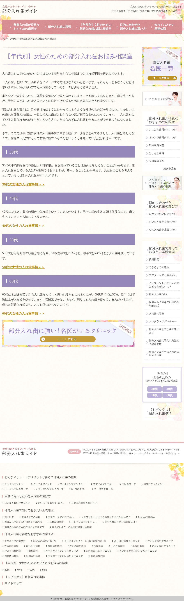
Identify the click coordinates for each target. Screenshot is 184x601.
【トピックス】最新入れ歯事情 (160, 411)
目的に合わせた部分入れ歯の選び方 (133, 26)
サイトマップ (13, 583)
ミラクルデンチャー (15, 484)
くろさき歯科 (118, 546)
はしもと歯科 (156, 153)
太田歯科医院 (156, 161)
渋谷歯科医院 (156, 145)
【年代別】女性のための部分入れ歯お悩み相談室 (95, 26)
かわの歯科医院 (78, 546)
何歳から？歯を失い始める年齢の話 (164, 304)
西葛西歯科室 (11, 555)
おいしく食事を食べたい (163, 221)
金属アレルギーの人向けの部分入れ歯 (164, 353)
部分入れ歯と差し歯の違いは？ (164, 331)
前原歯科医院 (33, 555)
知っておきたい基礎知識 (165, 26)
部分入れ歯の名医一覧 (45, 541)
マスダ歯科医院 (12, 550)
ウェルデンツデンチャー (72, 484)
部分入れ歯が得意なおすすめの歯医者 (27, 26)
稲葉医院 (98, 546)
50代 (154, 395)
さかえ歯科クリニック (163, 546)
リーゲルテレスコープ (16, 489)
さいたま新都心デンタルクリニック (138, 550)
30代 (154, 388)
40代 (170, 388)
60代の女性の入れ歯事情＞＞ (23, 313)
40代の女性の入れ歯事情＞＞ (23, 225)
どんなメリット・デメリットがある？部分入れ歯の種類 (41, 477)
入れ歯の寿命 (156, 313)
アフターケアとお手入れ (163, 275)
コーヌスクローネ (103, 489)
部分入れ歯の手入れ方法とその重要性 (164, 342)
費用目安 (154, 259)
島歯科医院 (138, 546)
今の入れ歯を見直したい (163, 229)
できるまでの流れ (159, 267)
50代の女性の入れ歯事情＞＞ (23, 267)
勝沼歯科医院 (98, 555)
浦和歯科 (33, 550)
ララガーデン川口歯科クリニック (65, 555)
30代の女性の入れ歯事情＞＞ (23, 184)
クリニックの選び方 (15, 541)
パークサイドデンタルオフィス (62, 550)
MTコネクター (78, 489)
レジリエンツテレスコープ (50, 489)
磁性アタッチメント (154, 484)
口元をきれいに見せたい (163, 213)
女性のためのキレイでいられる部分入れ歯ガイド (156, 6)
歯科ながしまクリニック (99, 550)
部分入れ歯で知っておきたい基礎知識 (163, 250)
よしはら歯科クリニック (163, 129)
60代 (170, 395)
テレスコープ (129, 484)
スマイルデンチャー (103, 484)
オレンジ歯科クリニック (163, 137)
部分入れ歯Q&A (158, 294)
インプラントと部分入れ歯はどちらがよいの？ (164, 285)
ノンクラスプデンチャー (163, 321)
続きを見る (170, 168)
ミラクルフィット (42, 484)
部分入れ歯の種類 (59, 26)
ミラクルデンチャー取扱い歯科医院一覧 (85, 541)
